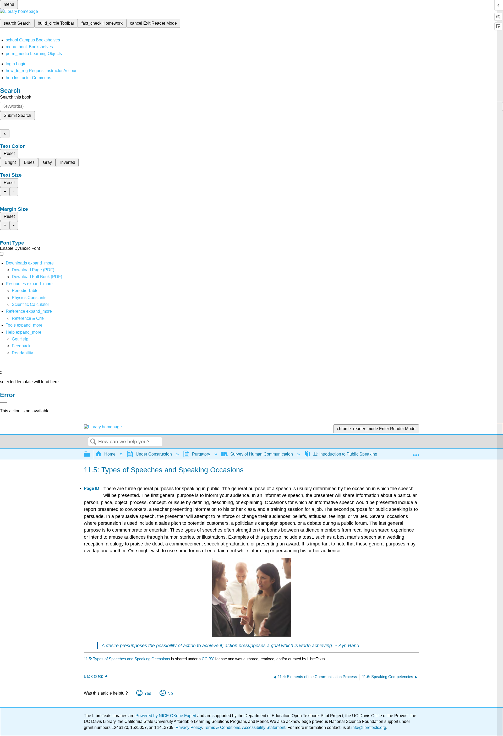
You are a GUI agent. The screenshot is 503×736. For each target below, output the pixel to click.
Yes (147, 693)
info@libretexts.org (368, 727)
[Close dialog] (3, 402)
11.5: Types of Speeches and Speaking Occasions (127, 659)
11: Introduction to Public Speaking (345, 454)
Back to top (93, 676)
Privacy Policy (189, 727)
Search (93, 441)
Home (110, 454)
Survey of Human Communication (261, 454)
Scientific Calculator (30, 304)
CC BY (208, 659)
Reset (9, 153)
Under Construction (154, 454)
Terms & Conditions (222, 727)
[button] (21, 346)
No (170, 693)
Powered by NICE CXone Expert (166, 715)
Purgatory (201, 454)
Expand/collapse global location (416, 453)
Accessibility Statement (263, 727)
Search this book (15, 97)
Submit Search (17, 115)
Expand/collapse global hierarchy (90, 454)
